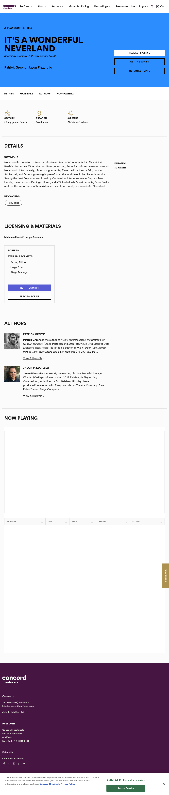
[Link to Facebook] (4, 763)
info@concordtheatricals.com (18, 706)
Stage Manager (19, 272)
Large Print (17, 267)
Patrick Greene (15, 67)
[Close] (163, 783)
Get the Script (139, 61)
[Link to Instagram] (14, 763)
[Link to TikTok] (19, 763)
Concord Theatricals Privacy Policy (57, 784)
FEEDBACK (165, 575)
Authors (56, 6)
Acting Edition (18, 262)
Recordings (101, 6)
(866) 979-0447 (21, 702)
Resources (122, 6)
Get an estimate (139, 71)
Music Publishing (78, 6)
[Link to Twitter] (9, 763)
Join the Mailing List (13, 712)
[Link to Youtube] (24, 763)
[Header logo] (9, 6)
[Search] (152, 7)
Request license (139, 52)
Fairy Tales (13, 202)
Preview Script (29, 296)
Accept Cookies (126, 788)
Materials (26, 93)
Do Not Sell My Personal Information (126, 780)
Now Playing (65, 93)
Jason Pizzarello (40, 67)
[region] (84, 784)
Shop (40, 6)
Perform (25, 6)
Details (9, 93)
